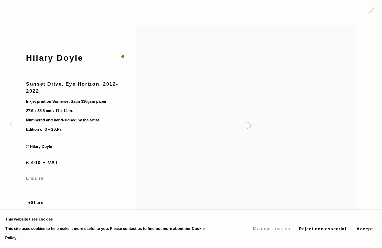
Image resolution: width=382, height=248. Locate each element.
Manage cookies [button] (271, 228)
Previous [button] (11, 124)
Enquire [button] (35, 178)
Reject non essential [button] (322, 229)
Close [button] (370, 12)
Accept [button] (365, 229)
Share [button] (37, 203)
